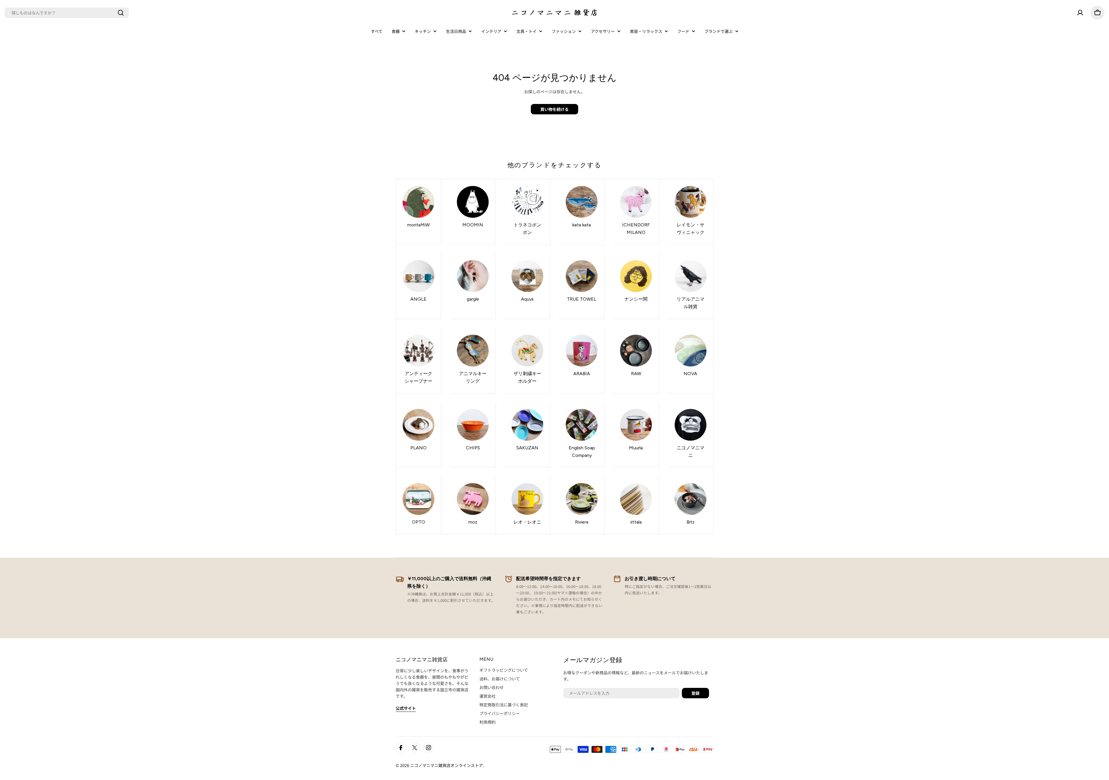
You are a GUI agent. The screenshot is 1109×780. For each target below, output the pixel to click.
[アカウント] (1080, 12)
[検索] (120, 12)
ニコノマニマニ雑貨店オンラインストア (446, 765)
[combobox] (67, 13)
